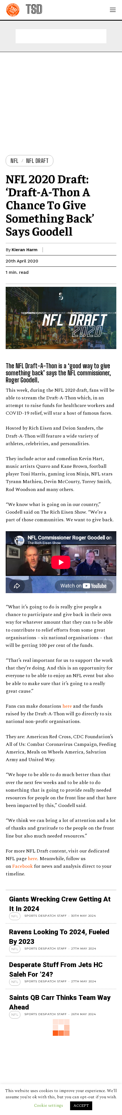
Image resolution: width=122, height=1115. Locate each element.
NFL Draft (37, 160)
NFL (14, 160)
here (67, 706)
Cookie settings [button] (48, 1105)
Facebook (22, 866)
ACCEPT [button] (81, 1105)
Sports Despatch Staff (45, 916)
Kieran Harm (24, 249)
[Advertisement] (61, 36)
